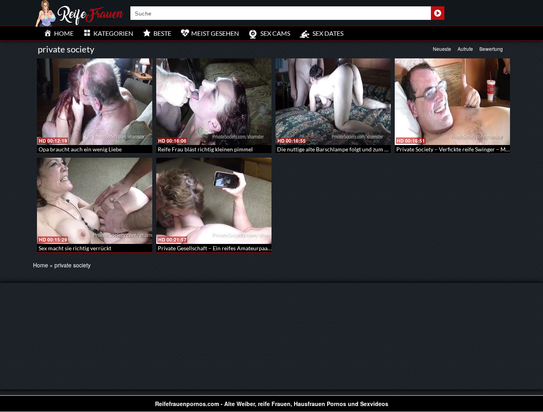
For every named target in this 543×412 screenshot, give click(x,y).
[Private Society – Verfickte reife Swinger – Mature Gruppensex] (452, 101)
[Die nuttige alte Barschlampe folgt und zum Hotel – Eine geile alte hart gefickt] (333, 101)
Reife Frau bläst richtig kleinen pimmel (205, 149)
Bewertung (491, 48)
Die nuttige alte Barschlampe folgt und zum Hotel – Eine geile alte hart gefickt (372, 149)
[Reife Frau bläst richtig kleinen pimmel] (214, 101)
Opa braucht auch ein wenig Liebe (80, 149)
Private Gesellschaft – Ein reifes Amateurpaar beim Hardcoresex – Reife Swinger (257, 248)
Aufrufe (465, 48)
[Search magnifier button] (437, 13)
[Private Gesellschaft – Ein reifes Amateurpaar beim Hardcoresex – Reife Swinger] (214, 201)
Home (40, 265)
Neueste (442, 48)
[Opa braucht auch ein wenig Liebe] (94, 101)
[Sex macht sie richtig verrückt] (94, 201)
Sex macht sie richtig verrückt (75, 248)
